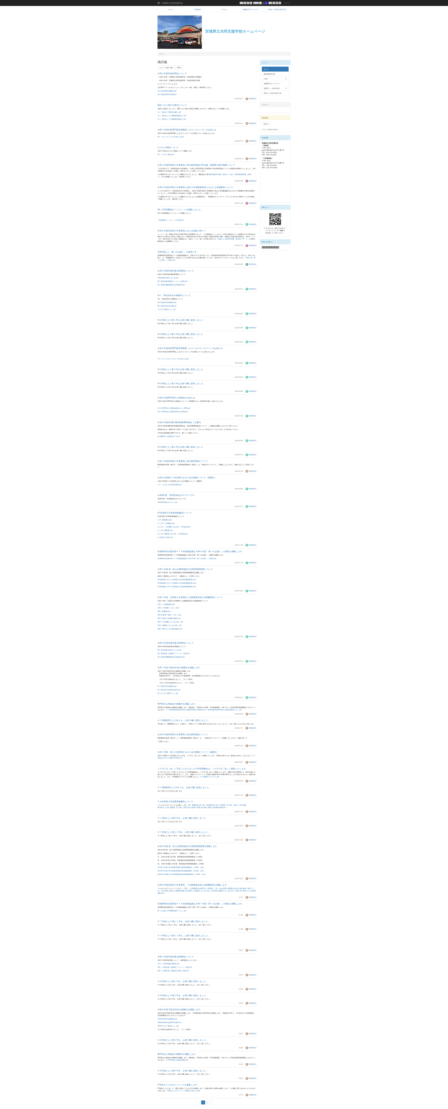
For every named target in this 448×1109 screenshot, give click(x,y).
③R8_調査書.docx (230, 888)
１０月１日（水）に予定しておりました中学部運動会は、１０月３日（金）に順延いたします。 (203, 768)
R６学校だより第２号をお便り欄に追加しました (180, 333)
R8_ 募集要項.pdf (195, 805)
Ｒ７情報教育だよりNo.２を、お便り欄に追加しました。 (184, 787)
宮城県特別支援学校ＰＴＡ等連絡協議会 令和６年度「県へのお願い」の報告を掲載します (200, 551)
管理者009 (252, 181)
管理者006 (252, 224)
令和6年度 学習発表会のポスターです (176, 494)
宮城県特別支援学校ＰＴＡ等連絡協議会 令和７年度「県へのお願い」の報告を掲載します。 (201, 903)
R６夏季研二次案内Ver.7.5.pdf (169, 436)
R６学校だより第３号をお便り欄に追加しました (180, 369)
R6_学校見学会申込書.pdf (167, 306)
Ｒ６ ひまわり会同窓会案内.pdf (170, 484)
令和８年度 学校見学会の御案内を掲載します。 (180, 1009)
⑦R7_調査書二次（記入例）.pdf (169, 625)
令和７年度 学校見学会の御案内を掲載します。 (180, 667)
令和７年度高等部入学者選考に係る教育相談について (183, 460)
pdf (175, 91)
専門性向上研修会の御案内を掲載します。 (177, 703)
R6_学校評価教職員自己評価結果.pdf (171, 657)
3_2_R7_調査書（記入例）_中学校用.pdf (173, 534)
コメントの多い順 (166, 67)
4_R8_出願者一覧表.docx (195, 807)
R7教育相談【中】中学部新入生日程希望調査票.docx (177, 586)
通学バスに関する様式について (172, 104)
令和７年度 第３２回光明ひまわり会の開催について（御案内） (188, 751)
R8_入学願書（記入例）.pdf (226, 805)
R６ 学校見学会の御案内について (174, 295)
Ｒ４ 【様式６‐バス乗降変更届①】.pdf (172, 115)
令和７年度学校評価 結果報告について (176, 956)
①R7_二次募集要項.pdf (166, 604)
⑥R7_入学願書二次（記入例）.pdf (170, 622)
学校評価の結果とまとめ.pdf (168, 277)
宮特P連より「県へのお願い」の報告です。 (178, 251)
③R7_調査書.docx (164, 611)
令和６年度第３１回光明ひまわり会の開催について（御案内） (187, 477)
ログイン (287, 3)
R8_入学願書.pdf (208, 805)
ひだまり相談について (168, 147)
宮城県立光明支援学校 (172, 2)
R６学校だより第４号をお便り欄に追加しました (180, 383)
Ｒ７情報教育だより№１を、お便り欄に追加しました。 (184, 720)
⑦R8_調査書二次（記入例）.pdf (225, 890)
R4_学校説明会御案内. (166, 91)
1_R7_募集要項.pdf (165, 520)
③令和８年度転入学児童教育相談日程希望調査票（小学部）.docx (182, 874)
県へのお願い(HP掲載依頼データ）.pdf (172, 910)
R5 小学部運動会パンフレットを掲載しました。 (180, 209)
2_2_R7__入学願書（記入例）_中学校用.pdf (174, 527)
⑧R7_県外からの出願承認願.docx (170, 629)
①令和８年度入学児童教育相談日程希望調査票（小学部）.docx (181, 867)
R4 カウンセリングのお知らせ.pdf (171, 137)
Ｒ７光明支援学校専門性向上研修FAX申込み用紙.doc (185, 709)
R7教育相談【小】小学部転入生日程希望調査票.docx (177, 583)
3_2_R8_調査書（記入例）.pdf (174, 807)
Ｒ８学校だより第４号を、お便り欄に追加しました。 (183, 1070)
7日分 (265, 124)
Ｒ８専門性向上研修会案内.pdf (177, 1060)
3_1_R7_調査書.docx (165, 530)
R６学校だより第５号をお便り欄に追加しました (180, 446)
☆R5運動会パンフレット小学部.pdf (171, 220)
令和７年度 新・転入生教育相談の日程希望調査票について (185, 568)
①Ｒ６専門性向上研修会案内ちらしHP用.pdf (174, 408)
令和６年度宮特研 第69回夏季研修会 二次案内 (179, 422)
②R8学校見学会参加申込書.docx (170, 1022)
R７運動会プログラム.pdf (209, 776)
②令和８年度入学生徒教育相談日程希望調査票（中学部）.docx (181, 871)
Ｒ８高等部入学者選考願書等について (175, 801)
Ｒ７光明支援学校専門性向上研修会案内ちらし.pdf (223, 709)
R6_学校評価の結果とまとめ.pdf (169, 650)
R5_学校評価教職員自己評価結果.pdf (171, 284)
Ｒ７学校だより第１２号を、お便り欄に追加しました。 (184, 935)
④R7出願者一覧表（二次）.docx (170, 615)
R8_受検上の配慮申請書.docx (215, 807)
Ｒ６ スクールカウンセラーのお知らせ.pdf (173, 358)
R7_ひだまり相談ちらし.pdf (168, 693)
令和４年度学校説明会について (172, 73)
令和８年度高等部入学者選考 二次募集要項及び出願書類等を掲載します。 (193, 884)
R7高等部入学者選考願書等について (175, 512)
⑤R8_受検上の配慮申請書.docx (176, 890)
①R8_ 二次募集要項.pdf (192, 888)
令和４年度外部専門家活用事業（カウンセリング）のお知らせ (187, 129)
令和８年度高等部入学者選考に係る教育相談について (183, 734)
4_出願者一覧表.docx (165, 537)
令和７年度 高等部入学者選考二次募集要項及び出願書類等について (190, 597)
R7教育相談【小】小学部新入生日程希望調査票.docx (177, 579)
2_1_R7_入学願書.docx (166, 523)
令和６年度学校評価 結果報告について (176, 642)
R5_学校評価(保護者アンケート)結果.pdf (172, 281)
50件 (179, 67)
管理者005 (252, 98)
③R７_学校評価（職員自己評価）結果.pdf (173, 970)
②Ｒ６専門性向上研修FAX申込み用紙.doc (173, 411)
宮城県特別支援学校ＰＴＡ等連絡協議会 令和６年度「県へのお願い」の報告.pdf (187, 558)
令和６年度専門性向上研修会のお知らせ (176, 397)
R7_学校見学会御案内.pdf (167, 686)
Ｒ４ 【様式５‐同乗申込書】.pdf (169, 112)
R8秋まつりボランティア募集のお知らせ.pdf (183, 1090)
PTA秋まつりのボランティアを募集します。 (178, 1084)
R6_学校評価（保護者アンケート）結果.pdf (173, 653)
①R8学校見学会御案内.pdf (167, 1019)
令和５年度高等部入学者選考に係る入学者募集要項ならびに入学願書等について (195, 187)
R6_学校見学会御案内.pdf (167, 302)
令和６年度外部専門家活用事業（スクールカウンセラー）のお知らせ (190, 348)
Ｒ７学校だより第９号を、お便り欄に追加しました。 (183, 817)
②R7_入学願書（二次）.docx (168, 608)
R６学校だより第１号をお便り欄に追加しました (180, 319)
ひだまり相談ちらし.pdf (166, 309)
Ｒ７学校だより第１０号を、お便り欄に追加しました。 (184, 831)
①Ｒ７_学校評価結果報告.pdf (168, 963)
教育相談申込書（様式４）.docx (221, 174)
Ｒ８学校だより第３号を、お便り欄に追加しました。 (183, 1039)
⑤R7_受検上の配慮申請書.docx (169, 618)
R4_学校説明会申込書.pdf (167, 94)
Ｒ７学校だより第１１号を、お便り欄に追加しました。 (184, 921)
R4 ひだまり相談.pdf (166, 154)
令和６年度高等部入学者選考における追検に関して (182, 230)
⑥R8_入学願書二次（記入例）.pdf (201, 890)
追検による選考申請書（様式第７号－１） (233, 239)
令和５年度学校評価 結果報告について (176, 270)
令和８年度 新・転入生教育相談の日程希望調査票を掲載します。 (188, 846)
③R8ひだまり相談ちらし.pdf (168, 1026)
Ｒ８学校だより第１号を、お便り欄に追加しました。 (183, 981)
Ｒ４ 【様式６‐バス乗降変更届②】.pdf (172, 119)
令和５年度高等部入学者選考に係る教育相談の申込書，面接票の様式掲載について (196, 164)
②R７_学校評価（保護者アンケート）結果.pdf (175, 967)
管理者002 (252, 264)
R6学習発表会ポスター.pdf (167, 502)
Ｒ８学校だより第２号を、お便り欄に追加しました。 (183, 995)
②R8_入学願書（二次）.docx (212, 888)
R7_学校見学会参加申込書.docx (169, 689)
